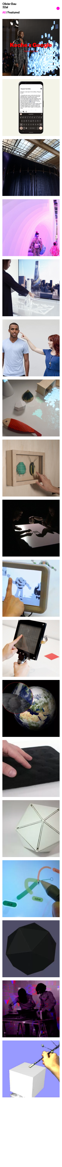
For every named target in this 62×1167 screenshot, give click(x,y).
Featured (14, 12)
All (4, 12)
